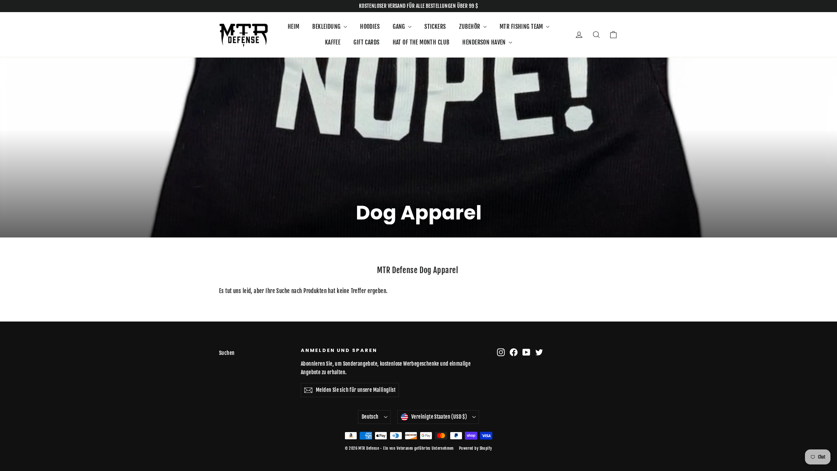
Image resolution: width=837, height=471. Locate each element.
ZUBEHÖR (470, 26)
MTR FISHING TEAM (522, 26)
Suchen (227, 353)
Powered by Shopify (475, 448)
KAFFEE (333, 42)
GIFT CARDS (366, 42)
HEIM (293, 26)
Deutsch (370, 416)
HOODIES (370, 26)
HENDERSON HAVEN (484, 42)
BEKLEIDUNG (327, 26)
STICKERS (435, 26)
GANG (399, 26)
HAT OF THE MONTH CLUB (421, 42)
